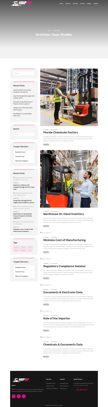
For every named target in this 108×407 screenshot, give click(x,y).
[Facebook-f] (14, 396)
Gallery (89, 3)
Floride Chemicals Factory (60, 132)
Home (61, 3)
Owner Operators (64, 386)
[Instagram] (19, 396)
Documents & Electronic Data (62, 292)
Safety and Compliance (21, 161)
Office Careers (63, 388)
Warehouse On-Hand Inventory (63, 214)
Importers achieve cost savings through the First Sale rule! (23, 187)
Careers (82, 3)
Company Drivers (64, 383)
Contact (95, 3)
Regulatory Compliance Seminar (64, 266)
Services (75, 3)
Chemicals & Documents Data (63, 344)
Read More (46, 144)
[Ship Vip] (21, 3)
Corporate (23, 247)
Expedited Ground (20, 152)
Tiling (30, 250)
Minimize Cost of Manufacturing (64, 240)
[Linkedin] (24, 396)
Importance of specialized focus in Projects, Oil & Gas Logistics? (22, 216)
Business (16, 247)
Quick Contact (78, 379)
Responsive (23, 250)
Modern (30, 247)
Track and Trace (19, 156)
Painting (16, 250)
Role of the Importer (56, 318)
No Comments (54, 129)
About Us (68, 3)
